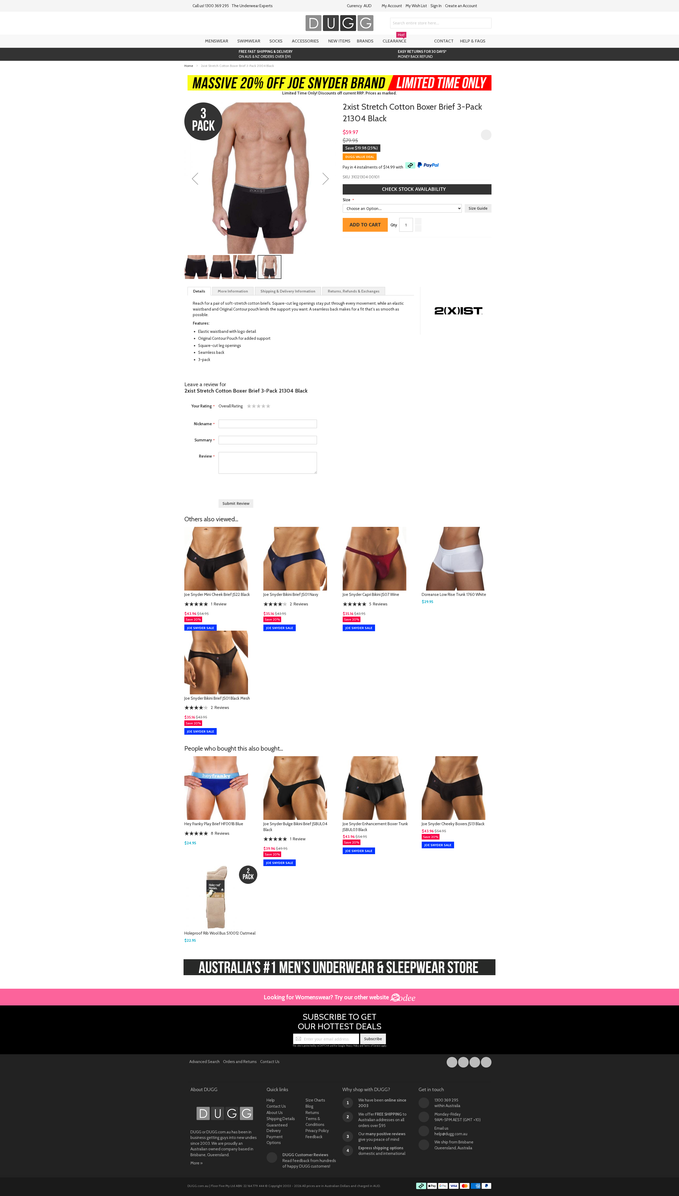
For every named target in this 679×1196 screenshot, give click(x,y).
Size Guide (478, 208)
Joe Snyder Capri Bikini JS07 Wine (371, 594)
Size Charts (315, 1100)
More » (196, 1163)
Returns (312, 1112)
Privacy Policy (352, 1045)
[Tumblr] (475, 1061)
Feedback (314, 1136)
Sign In (436, 5)
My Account (392, 5)
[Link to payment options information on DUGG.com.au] (453, 1187)
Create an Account (461, 5)
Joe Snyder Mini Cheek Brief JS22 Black (217, 594)
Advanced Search (204, 1061)
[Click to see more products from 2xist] (458, 311)
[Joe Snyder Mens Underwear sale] (340, 77)
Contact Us (270, 1061)
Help (271, 1100)
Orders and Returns (240, 1061)
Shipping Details (281, 1118)
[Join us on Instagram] (463, 1061)
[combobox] (440, 23)
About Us (275, 1112)
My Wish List (416, 5)
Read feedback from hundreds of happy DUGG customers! (309, 1160)
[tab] (199, 291)
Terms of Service (372, 1045)
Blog (309, 1106)
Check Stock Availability (414, 189)
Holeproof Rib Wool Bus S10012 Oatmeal (219, 933)
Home (188, 66)
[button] (195, 178)
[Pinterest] (486, 1061)
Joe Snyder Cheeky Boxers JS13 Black (453, 823)
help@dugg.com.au (450, 1134)
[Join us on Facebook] (452, 1061)
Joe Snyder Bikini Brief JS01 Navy (290, 594)
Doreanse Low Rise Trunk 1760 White (454, 594)
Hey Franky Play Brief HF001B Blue (213, 823)
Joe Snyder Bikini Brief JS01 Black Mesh (217, 698)
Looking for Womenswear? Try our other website (327, 997)
